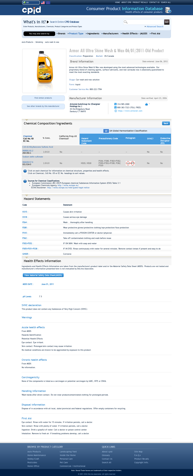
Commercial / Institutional (72, 466)
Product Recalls (141, 459)
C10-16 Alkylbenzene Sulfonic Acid (37, 147)
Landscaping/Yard (68, 451)
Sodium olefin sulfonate (32, 157)
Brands (61, 33)
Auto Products (34, 451)
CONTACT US (154, 2)
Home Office (33, 466)
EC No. (26, 141)
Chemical (27, 136)
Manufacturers (110, 33)
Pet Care (64, 462)
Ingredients (93, 33)
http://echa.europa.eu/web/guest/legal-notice (68, 187)
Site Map (138, 451)
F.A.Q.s (137, 455)
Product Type (76, 33)
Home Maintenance (36, 455)
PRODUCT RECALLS (140, 2)
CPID (31, 10)
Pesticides (32, 462)
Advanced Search (155, 26)
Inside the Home (68, 455)
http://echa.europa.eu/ (68, 185)
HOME (117, 2)
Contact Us (107, 459)
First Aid (155, 33)
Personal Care (66, 459)
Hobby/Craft (33, 459)
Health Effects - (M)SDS (134, 33)
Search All (106, 462)
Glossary (106, 455)
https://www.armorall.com (130, 111)
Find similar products (43, 98)
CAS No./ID (28, 138)
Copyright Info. (141, 462)
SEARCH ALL (166, 2)
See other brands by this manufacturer (43, 106)
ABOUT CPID (126, 2)
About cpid (107, 451)
